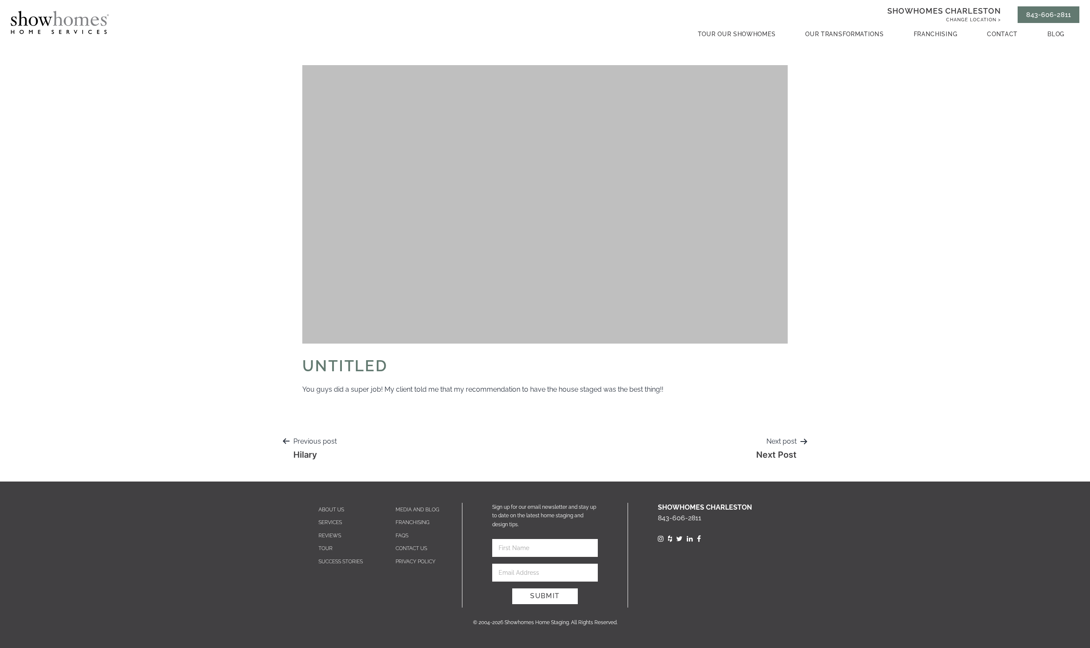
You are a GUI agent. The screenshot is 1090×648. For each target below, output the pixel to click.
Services (330, 522)
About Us (331, 510)
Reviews (329, 536)
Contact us (411, 548)
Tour (325, 548)
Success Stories (340, 562)
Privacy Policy (416, 562)
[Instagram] (661, 539)
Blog (1055, 34)
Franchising (936, 34)
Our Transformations (844, 34)
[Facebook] (699, 539)
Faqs (402, 536)
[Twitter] (679, 539)
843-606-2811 (1048, 15)
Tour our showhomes (737, 34)
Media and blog (417, 510)
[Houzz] (670, 539)
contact (1002, 34)
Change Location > (973, 20)
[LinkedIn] (690, 539)
